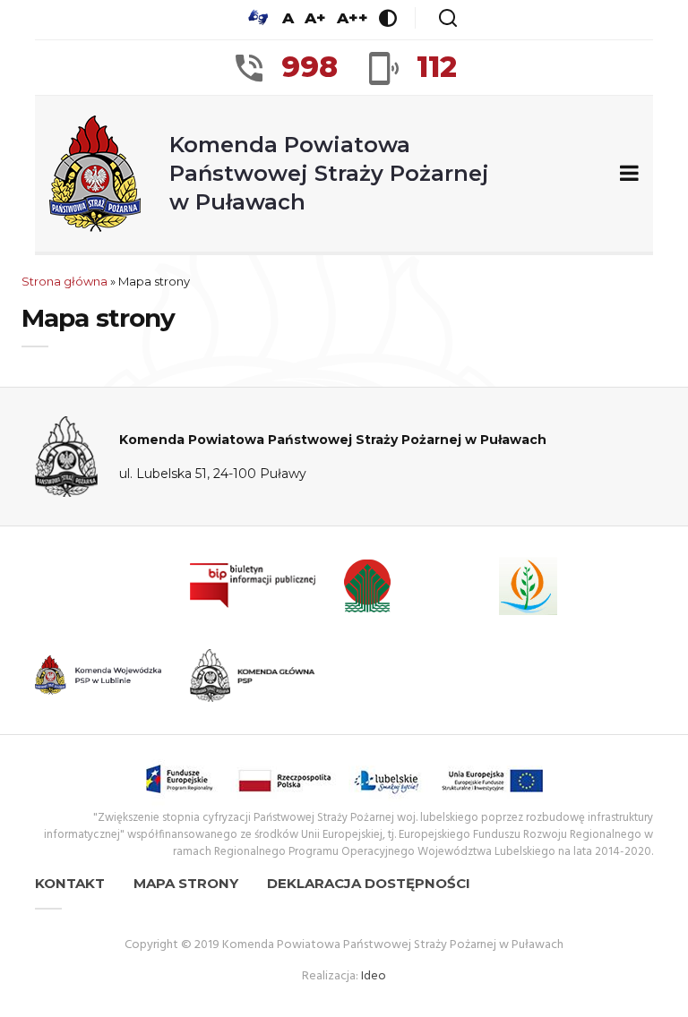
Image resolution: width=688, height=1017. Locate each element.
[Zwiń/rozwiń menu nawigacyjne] (626, 174)
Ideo (373, 976)
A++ (352, 18)
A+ (315, 18)
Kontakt (70, 883)
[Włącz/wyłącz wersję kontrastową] (388, 18)
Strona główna (65, 281)
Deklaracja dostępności (368, 883)
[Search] (448, 18)
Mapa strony (185, 883)
